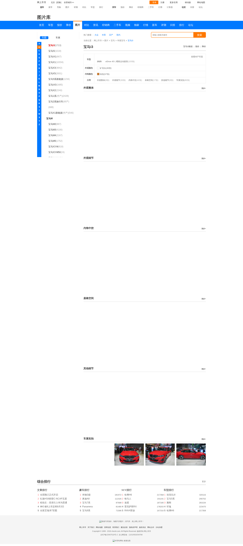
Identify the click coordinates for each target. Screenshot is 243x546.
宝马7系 (86, 502)
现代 (118, 35)
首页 (41, 25)
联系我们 (115, 527)
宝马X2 (55, 90)
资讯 (95, 25)
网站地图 (99, 527)
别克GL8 (171, 495)
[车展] (58, 34)
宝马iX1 (54, 56)
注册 (162, 2)
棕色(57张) (105, 74)
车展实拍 (183, 80)
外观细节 (119, 80)
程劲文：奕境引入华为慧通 (53, 502)
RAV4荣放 (129, 510)
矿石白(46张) (106, 68)
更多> (204, 88)
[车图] (44, 33)
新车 (50, 7)
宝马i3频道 (188, 46)
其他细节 (167, 80)
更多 (204, 481)
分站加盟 (159, 527)
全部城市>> (69, 2)
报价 (123, 7)
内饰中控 (135, 80)
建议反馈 (124, 527)
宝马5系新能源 (59, 79)
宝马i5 (54, 51)
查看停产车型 (197, 57)
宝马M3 (55, 130)
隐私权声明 (133, 527)
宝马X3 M (55, 146)
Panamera (87, 506)
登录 (154, 2)
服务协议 (142, 527)
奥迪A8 (86, 498)
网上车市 (41, 2)
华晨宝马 (121, 40)
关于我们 (91, 527)
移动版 (188, 2)
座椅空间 (151, 80)
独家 (136, 25)
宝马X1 (55, 62)
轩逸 (169, 506)
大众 (96, 35)
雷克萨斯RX (130, 506)
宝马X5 (55, 73)
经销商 (140, 7)
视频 (127, 25)
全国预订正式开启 (49, 495)
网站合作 (150, 527)
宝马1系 (58, 96)
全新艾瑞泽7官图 (48, 510)
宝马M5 (55, 141)
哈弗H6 (128, 495)
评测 (76, 7)
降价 (131, 7)
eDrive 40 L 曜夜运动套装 (116, 61)
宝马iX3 (55, 85)
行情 (160, 7)
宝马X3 (55, 68)
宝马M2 (54, 124)
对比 (84, 7)
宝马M (49, 118)
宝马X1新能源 (61, 113)
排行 (101, 7)
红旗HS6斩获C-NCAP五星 (53, 498)
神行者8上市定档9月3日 (52, 506)
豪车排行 (84, 490)
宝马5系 (171, 498)
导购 (59, 7)
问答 (192, 7)
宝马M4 (55, 135)
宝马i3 (54, 45)
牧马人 (127, 498)
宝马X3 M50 (56, 152)
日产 (111, 35)
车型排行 (169, 490)
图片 (67, 7)
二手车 (151, 7)
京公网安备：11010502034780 (131, 535)
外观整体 (103, 80)
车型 (93, 7)
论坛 (201, 7)
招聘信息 (107, 527)
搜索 (199, 35)
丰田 (104, 35)
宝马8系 (86, 510)
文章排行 (42, 490)
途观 (126, 502)
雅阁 (169, 502)
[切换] (58, 2)
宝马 (113, 40)
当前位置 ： (89, 40)
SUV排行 (127, 490)
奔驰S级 (86, 495)
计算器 (170, 7)
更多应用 (174, 2)
